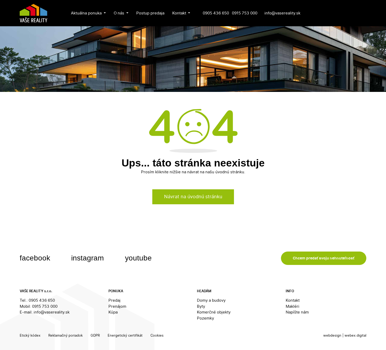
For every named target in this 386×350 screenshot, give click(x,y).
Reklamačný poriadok (65, 335)
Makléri (292, 306)
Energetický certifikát (125, 335)
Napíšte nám (297, 312)
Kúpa (113, 312)
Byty (201, 306)
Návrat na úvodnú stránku (193, 196)
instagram (88, 258)
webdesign (332, 335)
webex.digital (355, 335)
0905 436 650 (216, 13)
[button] (88, 13)
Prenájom (117, 306)
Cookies (157, 335)
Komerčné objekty (214, 312)
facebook (36, 258)
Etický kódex (30, 335)
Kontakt (293, 300)
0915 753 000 (244, 13)
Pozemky (205, 318)
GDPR (95, 335)
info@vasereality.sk (282, 13)
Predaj (114, 300)
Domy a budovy (211, 300)
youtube (139, 258)
